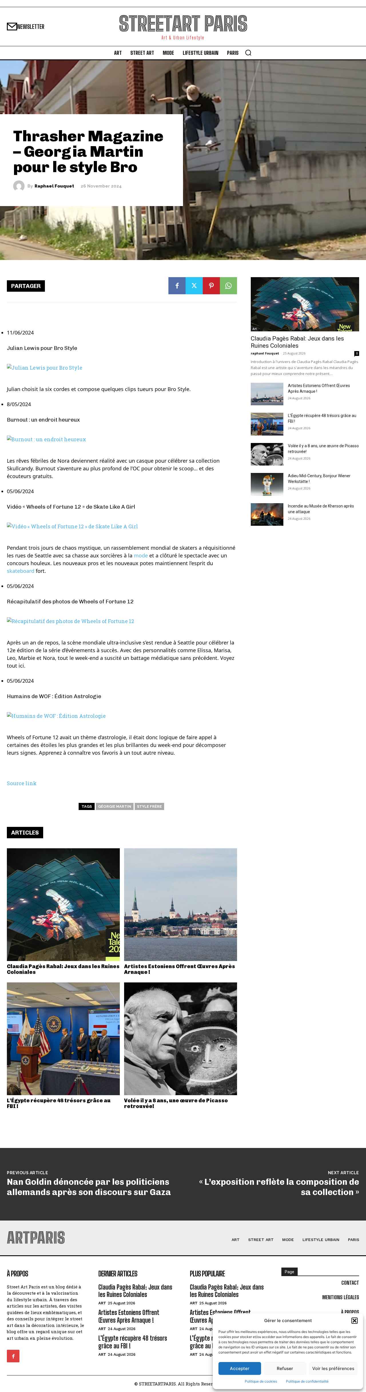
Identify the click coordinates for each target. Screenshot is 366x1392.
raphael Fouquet (54, 186)
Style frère (149, 806)
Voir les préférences (333, 1368)
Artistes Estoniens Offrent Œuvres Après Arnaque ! (179, 969)
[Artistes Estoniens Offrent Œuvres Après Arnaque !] (180, 904)
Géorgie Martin (114, 806)
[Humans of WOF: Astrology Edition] (122, 716)
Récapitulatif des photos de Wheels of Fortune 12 (70, 601)
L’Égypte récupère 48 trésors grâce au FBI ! (59, 1103)
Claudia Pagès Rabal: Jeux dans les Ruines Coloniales (63, 969)
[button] (354, 1320)
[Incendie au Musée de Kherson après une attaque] (267, 514)
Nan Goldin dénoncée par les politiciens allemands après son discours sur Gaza (89, 1187)
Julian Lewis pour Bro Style (42, 348)
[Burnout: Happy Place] (122, 439)
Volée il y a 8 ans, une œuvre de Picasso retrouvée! (176, 1103)
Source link (22, 783)
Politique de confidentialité (307, 1381)
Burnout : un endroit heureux (43, 419)
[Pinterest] (211, 285)
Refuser (285, 1368)
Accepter (239, 1368)
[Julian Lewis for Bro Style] (122, 368)
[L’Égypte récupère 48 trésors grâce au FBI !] (63, 1038)
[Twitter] (194, 285)
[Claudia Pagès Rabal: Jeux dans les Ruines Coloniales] (63, 904)
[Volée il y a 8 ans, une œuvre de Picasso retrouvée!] (180, 1038)
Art (254, 329)
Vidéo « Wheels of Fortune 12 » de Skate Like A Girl (71, 506)
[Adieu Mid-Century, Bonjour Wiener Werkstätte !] (267, 484)
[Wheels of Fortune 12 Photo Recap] (122, 621)
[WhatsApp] (228, 285)
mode (141, 555)
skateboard (20, 570)
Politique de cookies (261, 1381)
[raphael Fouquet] (20, 186)
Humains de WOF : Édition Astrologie (54, 696)
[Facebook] (177, 285)
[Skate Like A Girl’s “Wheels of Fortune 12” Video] (122, 526)
